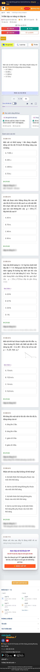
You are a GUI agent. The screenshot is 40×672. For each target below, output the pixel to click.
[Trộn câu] (31, 104)
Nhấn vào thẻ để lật (20, 93)
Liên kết (4, 659)
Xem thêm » (7, 288)
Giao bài (11, 32)
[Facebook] (3, 640)
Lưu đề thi (30, 32)
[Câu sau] (25, 99)
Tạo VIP (27, 8)
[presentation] (31, 209)
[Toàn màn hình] (36, 104)
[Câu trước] (14, 99)
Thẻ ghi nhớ (8, 44)
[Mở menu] (7, 8)
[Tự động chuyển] (27, 104)
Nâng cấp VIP (21, 566)
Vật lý (8, 12)
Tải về (30, 28)
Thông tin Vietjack (8, 662)
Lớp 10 (3, 12)
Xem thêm (24, 610)
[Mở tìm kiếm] (21, 8)
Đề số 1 (3, 38)
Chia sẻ (11, 28)
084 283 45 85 (10, 649)
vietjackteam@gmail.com (12, 652)
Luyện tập (22, 44)
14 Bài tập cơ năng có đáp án (19, 12)
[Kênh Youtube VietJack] (7, 640)
